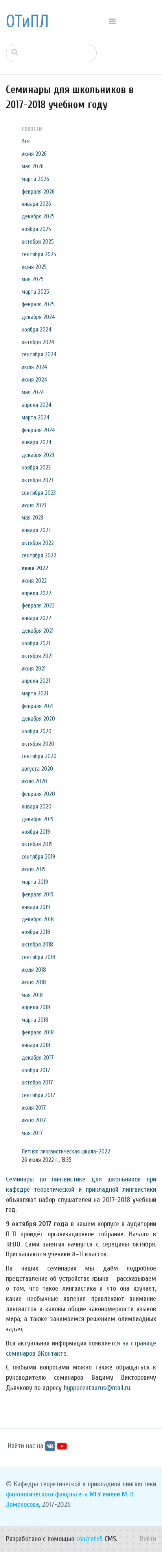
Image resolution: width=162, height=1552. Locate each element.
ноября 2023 (36, 467)
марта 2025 (35, 291)
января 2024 (37, 442)
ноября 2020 (37, 731)
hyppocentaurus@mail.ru (97, 1388)
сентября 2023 (39, 492)
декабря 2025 (38, 216)
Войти (148, 1539)
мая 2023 (32, 517)
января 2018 (36, 1045)
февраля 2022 (38, 605)
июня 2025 (34, 266)
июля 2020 (34, 781)
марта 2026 (35, 179)
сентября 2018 (38, 957)
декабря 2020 (38, 718)
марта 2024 (36, 417)
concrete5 (89, 1539)
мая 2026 (33, 166)
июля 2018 (34, 969)
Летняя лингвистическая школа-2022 (66, 1151)
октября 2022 (38, 542)
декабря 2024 (38, 316)
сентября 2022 (39, 555)
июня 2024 (34, 379)
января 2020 (37, 806)
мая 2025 (33, 279)
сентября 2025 (39, 254)
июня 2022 (34, 580)
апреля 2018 (36, 1007)
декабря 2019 (37, 819)
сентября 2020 (39, 756)
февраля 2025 (38, 304)
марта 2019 (35, 881)
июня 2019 (34, 869)
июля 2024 (34, 367)
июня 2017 (34, 1120)
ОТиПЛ (27, 21)
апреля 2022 (36, 593)
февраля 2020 (38, 793)
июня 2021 (34, 668)
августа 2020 (37, 768)
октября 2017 (37, 1082)
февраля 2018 (38, 1032)
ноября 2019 (36, 831)
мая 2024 (33, 392)
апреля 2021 (36, 680)
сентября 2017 (38, 1095)
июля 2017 (34, 1107)
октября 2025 (38, 241)
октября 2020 (38, 743)
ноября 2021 (36, 643)
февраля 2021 (37, 706)
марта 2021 (35, 693)
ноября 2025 (36, 229)
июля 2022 (35, 568)
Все (26, 141)
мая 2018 (32, 995)
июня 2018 (34, 982)
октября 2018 (37, 944)
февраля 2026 (38, 191)
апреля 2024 (37, 404)
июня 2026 (34, 153)
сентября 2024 (39, 354)
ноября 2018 (36, 931)
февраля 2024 (38, 430)
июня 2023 (34, 505)
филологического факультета (47, 1494)
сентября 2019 (38, 856)
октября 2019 (37, 844)
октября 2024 (38, 342)
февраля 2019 (37, 894)
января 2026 (36, 203)
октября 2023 (37, 480)
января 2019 (36, 907)
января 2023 (36, 530)
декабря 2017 (38, 1057)
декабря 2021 (37, 630)
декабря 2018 (38, 919)
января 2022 (36, 618)
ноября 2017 (36, 1070)
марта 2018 (35, 1019)
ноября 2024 (37, 329)
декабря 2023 (38, 454)
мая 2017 (32, 1133)
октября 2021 (37, 656)
